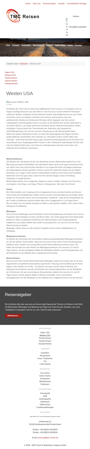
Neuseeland (45, 356)
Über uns (36, 4)
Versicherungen (49, 4)
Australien (45, 353)
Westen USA (10, 75)
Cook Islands (45, 364)
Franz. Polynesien (45, 358)
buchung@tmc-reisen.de (48, 438)
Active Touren (45, 376)
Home (27, 4)
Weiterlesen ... (13, 316)
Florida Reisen (11, 78)
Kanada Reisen (11, 84)
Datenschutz (45, 404)
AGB (45, 396)
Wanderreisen (45, 381)
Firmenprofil (45, 393)
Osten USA (9, 72)
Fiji (45, 361)
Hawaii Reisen (11, 81)
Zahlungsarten (45, 399)
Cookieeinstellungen (45, 407)
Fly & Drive (45, 373)
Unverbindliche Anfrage (76, 4)
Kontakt (61, 4)
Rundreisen (45, 379)
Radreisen (45, 384)
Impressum (45, 402)
